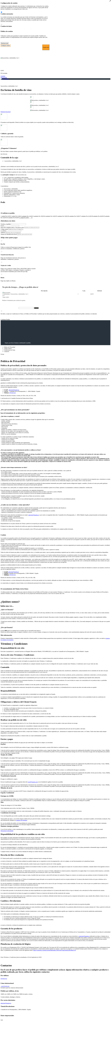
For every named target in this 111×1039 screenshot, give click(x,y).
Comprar (3, 76)
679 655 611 (12, 392)
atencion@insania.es (14, 390)
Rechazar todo (4, 43)
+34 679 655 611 (5, 986)
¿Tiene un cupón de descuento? (10, 308)
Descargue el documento (7, 830)
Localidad (3, 231)
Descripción (4, 77)
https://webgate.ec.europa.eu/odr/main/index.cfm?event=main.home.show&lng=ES (54, 950)
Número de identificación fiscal (9, 234)
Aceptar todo (46, 47)
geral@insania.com (33, 782)
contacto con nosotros (21, 820)
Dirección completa (12, 227)
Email (2, 225)
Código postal (4, 229)
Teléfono (3, 232)
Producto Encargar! (6, 111)
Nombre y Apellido (6, 224)
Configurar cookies (5, 45)
